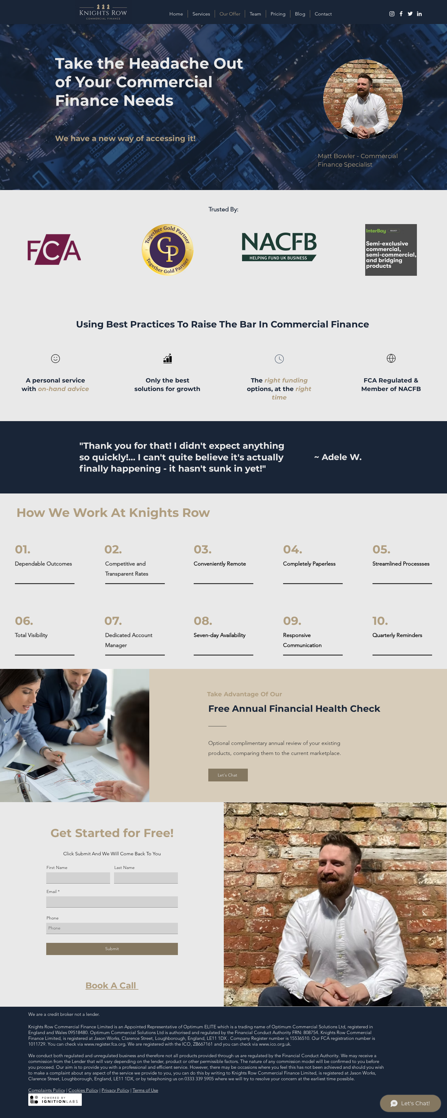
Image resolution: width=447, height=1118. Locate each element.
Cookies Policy (83, 1090)
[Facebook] (401, 13)
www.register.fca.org (104, 1044)
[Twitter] (410, 13)
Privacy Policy (115, 1090)
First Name (57, 867)
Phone (53, 918)
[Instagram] (392, 13)
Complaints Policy (46, 1090)
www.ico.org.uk (274, 1044)
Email (52, 891)
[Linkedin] (419, 13)
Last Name (124, 867)
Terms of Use (145, 1090)
